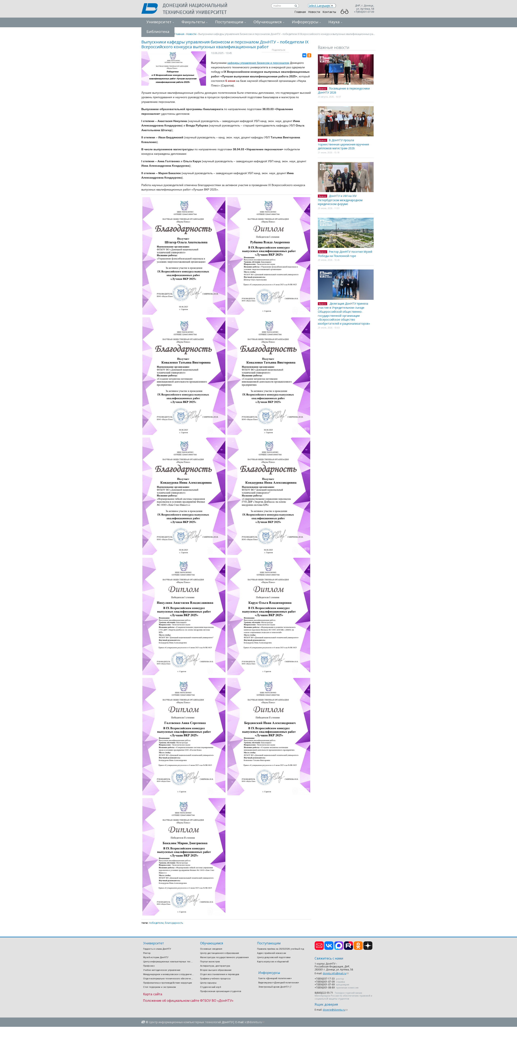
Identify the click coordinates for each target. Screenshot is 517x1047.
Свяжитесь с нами (329, 958)
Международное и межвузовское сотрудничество (168, 974)
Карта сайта (152, 994)
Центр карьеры (208, 983)
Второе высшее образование (216, 970)
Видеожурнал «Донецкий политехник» (278, 982)
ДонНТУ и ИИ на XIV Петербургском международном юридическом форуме (340, 200)
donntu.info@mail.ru (336, 973)
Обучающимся (267, 21)
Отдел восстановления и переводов (219, 974)
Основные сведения (211, 949)
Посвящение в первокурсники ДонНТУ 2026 (344, 90)
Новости (314, 12)
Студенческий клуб (210, 987)
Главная (300, 12)
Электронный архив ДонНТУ (274, 987)
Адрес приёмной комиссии (271, 953)
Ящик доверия (326, 1004)
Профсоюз (148, 966)
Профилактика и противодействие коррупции (167, 983)
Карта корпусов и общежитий (273, 961)
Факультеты (193, 21)
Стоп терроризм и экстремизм (159, 987)
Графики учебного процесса (215, 978)
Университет (158, 21)
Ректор (147, 953)
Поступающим (229, 21)
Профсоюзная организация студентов (220, 991)
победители (156, 923)
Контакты (329, 12)
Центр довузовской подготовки (273, 957)
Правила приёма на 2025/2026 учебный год (280, 949)
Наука (334, 21)
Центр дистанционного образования (219, 953)
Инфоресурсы (305, 21)
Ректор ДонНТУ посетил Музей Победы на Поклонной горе (345, 254)
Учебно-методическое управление (162, 970)
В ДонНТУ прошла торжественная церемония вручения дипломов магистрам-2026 (343, 144)
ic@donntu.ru (254, 1022)
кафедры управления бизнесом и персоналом (258, 62)
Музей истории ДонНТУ (156, 957)
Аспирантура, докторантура (215, 966)
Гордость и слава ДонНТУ (157, 949)
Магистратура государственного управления (224, 957)
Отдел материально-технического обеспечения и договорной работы (168, 978)
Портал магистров (210, 961)
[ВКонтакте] (304, 55)
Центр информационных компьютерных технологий (168, 961)
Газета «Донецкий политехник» (275, 978)
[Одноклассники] (309, 55)
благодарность (174, 923)
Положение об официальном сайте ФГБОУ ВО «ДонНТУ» (188, 1000)
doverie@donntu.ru (335, 1009)
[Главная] (152, 9)
